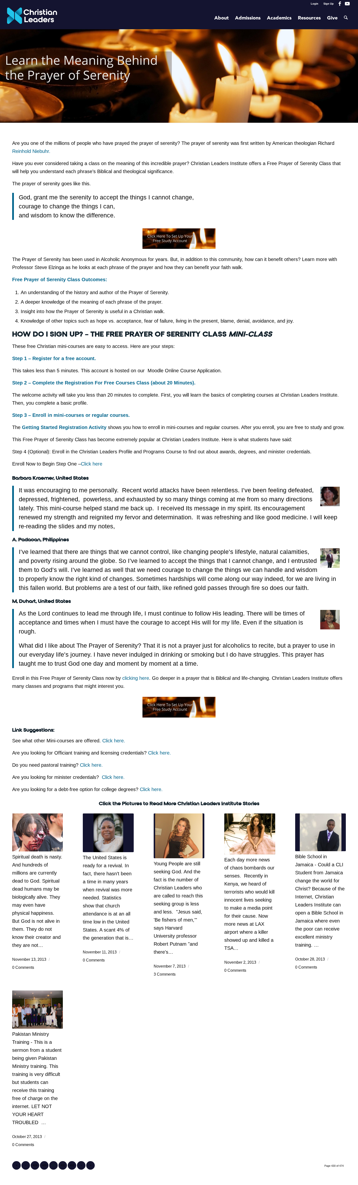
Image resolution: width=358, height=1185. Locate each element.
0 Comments (23, 967)
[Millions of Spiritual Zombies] (37, 832)
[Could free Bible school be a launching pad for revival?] (108, 832)
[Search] (346, 18)
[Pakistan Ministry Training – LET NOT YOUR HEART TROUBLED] (37, 1009)
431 (63, 1165)
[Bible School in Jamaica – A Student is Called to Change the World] (320, 832)
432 (72, 1165)
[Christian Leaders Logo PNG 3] (32, 18)
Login (314, 3)
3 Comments (165, 974)
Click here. (113, 740)
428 (35, 1165)
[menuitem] (314, 3)
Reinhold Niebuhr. (31, 151)
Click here (91, 464)
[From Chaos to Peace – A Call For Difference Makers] (249, 833)
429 (44, 1165)
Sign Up (328, 3)
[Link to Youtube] (347, 3)
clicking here (135, 678)
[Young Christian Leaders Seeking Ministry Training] (179, 835)
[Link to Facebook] (339, 3)
